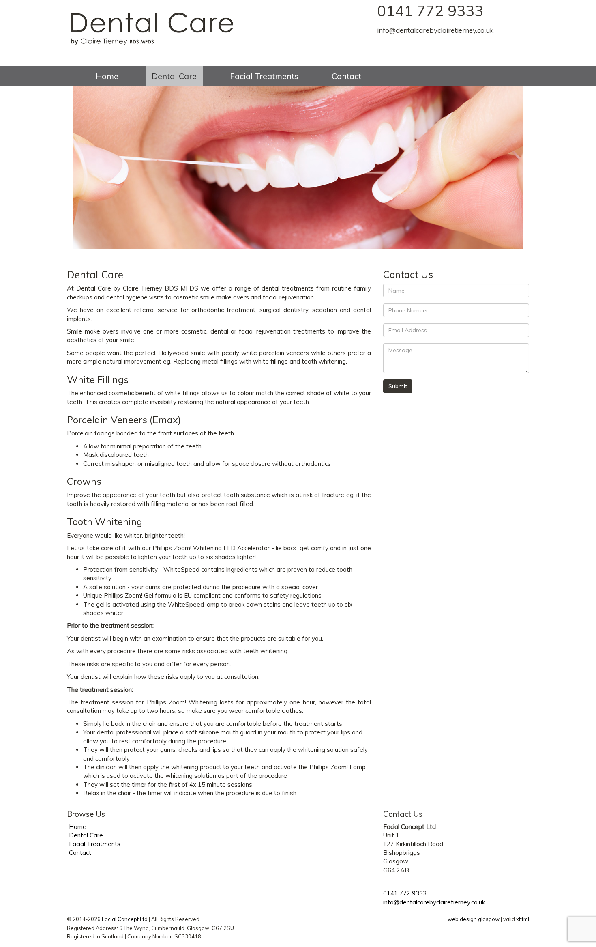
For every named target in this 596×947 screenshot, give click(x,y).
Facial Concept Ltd (125, 919)
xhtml (522, 919)
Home (107, 76)
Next (535, 168)
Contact (346, 76)
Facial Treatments (264, 76)
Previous (61, 168)
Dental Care (174, 76)
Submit (397, 386)
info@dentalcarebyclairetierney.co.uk (435, 30)
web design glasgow (474, 919)
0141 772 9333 (430, 10)
